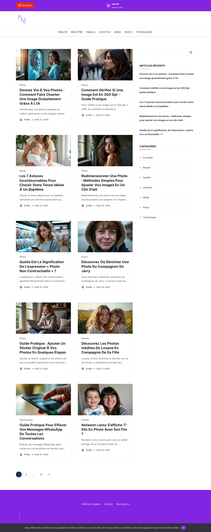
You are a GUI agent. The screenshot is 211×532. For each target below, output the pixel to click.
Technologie (144, 32)
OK (183, 527)
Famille (90, 32)
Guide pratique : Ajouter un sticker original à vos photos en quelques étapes (43, 347)
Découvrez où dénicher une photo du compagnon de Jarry (105, 266)
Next (49, 474)
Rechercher (190, 52)
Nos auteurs (122, 504)
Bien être (77, 32)
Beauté (63, 32)
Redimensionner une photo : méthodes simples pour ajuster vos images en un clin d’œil (165, 118)
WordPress (169, 516)
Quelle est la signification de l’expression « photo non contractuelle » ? (42, 266)
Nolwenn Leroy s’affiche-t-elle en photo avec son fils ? (104, 429)
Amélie (27, 119)
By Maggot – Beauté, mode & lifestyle (64, 516)
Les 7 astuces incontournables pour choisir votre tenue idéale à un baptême (166, 104)
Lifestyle (105, 32)
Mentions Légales (91, 504)
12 (41, 475)
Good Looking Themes (136, 516)
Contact (108, 504)
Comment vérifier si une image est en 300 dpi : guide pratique (102, 94)
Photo (128, 32)
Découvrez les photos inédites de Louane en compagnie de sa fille (100, 347)
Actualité (148, 157)
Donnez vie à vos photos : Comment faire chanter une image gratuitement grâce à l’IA (167, 75)
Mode (117, 32)
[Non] (207, 527)
